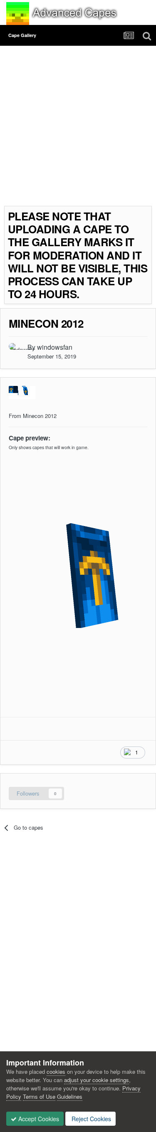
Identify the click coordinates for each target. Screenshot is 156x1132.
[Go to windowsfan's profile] (16, 350)
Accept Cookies (38, 1119)
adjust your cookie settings (96, 1080)
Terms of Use (39, 1096)
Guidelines (69, 1096)
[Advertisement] (78, 128)
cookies (56, 1071)
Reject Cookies (90, 1119)
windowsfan (54, 347)
